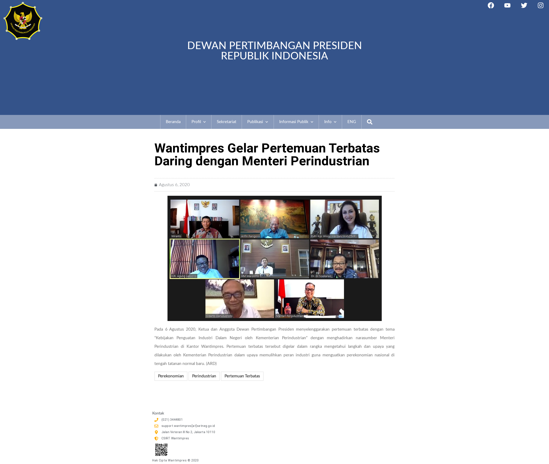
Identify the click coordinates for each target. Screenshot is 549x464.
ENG (351, 122)
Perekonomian (171, 376)
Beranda (173, 122)
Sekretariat (226, 122)
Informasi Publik (293, 122)
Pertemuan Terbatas (242, 376)
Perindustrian (204, 376)
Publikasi (255, 122)
